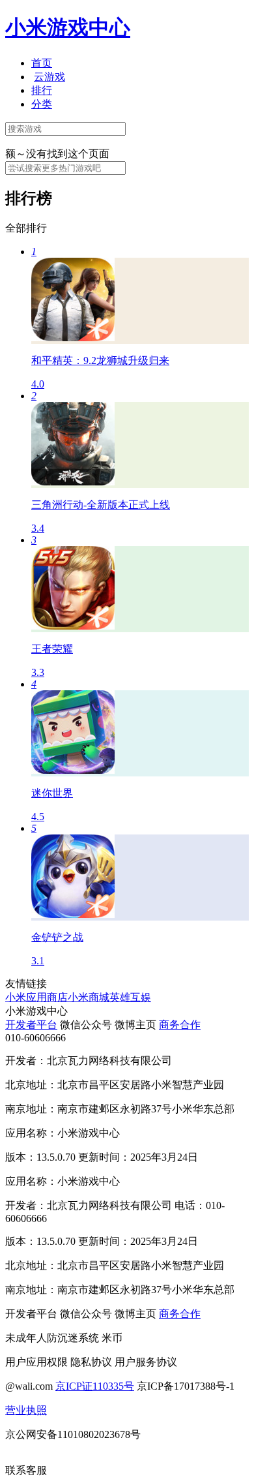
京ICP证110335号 (94, 1386)
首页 (41, 63)
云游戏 (49, 76)
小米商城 (88, 997)
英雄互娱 (130, 997)
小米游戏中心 (67, 27)
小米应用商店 (36, 997)
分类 (41, 104)
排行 (41, 90)
